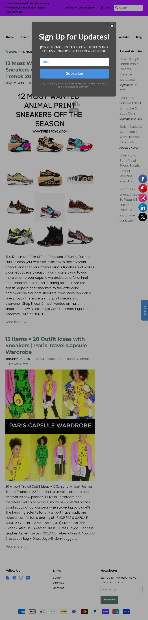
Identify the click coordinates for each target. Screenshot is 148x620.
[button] (112, 26)
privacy (74, 110)
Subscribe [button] (74, 73)
